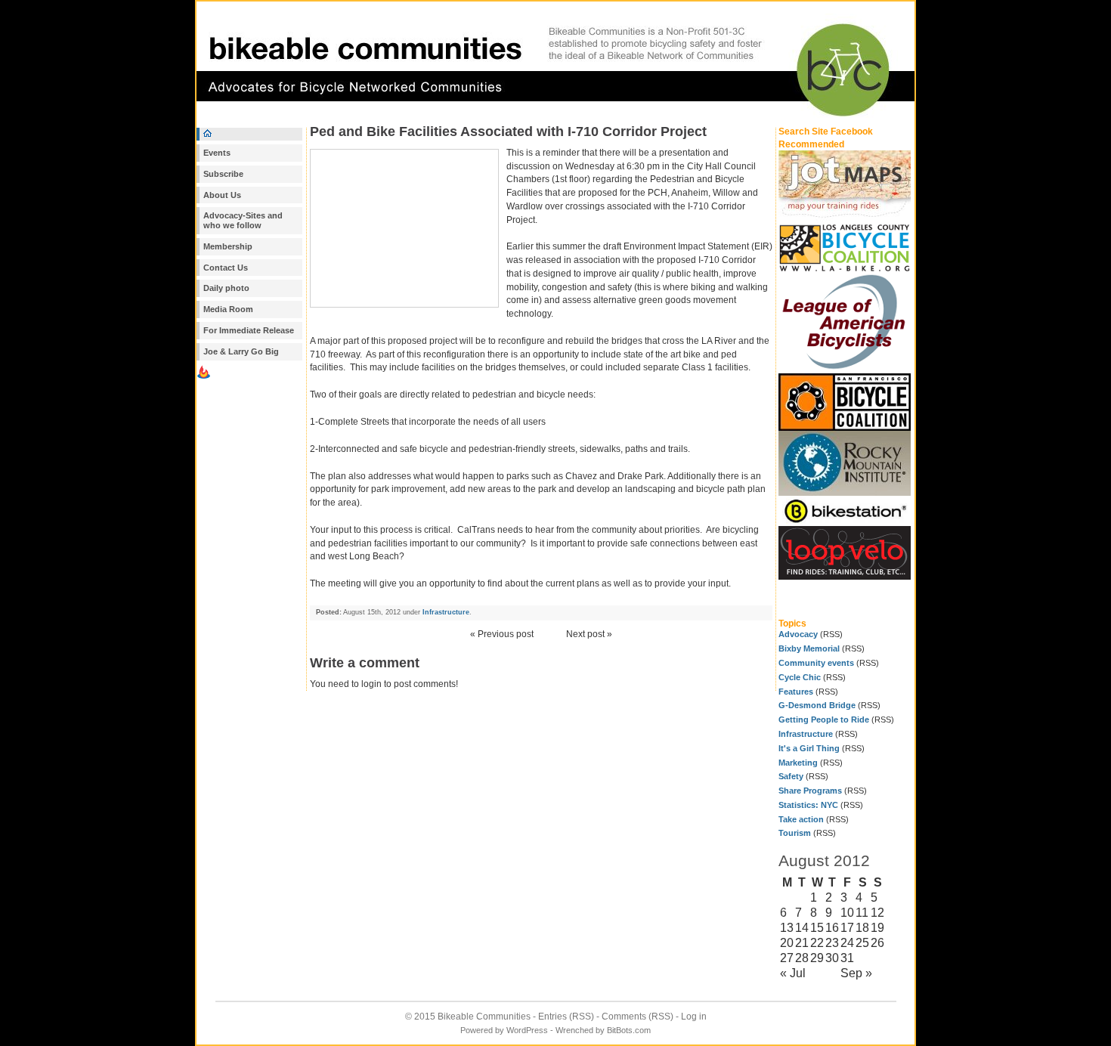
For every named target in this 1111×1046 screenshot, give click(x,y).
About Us (222, 195)
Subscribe (223, 173)
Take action (801, 819)
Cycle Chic (799, 677)
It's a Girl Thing (809, 748)
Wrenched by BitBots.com (603, 1030)
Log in (694, 1016)
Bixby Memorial (809, 648)
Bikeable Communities (484, 1016)
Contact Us (225, 267)
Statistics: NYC (808, 804)
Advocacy (798, 634)
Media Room (228, 309)
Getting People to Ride (823, 719)
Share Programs (810, 790)
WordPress (527, 1030)
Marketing (798, 762)
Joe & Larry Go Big (241, 351)
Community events (816, 662)
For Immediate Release (248, 330)
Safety (790, 776)
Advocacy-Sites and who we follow (243, 220)
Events (217, 152)
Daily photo (226, 287)
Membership (227, 246)
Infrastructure (805, 733)
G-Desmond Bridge (817, 705)
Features (795, 691)
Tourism (794, 832)
